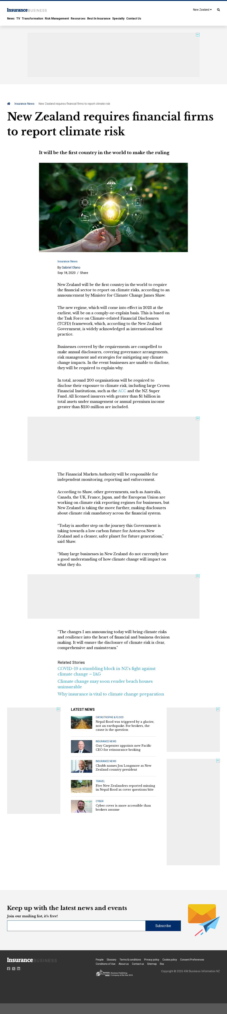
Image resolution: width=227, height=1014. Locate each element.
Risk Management (57, 18)
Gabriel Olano (71, 267)
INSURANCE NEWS (106, 741)
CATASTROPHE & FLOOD (110, 717)
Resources (78, 18)
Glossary (111, 959)
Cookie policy (169, 959)
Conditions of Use (105, 963)
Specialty (118, 18)
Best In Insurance (98, 18)
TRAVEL (100, 781)
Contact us (138, 963)
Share (84, 273)
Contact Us (133, 18)
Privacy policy (151, 959)
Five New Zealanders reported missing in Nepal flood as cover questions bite (125, 787)
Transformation (32, 18)
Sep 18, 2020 (66, 273)
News (11, 18)
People (100, 959)
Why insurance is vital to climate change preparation (111, 694)
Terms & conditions (130, 959)
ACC (122, 391)
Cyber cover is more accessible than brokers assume (123, 807)
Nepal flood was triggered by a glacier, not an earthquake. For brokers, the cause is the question (125, 725)
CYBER (100, 801)
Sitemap (152, 963)
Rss (162, 963)
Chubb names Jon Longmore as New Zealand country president (123, 767)
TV (18, 18)
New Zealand (201, 9)
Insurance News (24, 103)
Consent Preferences (192, 959)
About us (124, 963)
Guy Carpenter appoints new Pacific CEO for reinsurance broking (123, 747)
